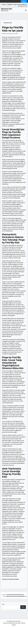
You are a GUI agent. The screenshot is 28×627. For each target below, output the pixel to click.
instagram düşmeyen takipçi (10, 579)
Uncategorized (7, 22)
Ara (3, 604)
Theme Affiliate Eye (9, 623)
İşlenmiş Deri (6, 9)
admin (16, 33)
